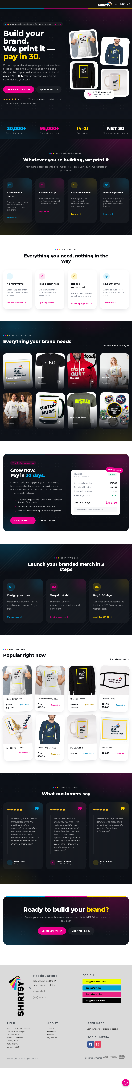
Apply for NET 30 (49, 89)
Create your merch (17, 89)
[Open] (7, 4)
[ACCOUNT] (128, 3)
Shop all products (117, 659)
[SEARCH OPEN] (116, 3)
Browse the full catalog (115, 345)
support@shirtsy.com (43, 991)
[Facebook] (90, 1044)
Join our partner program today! (102, 1029)
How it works (48, 520)
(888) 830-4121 (40, 997)
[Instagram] (97, 1044)
